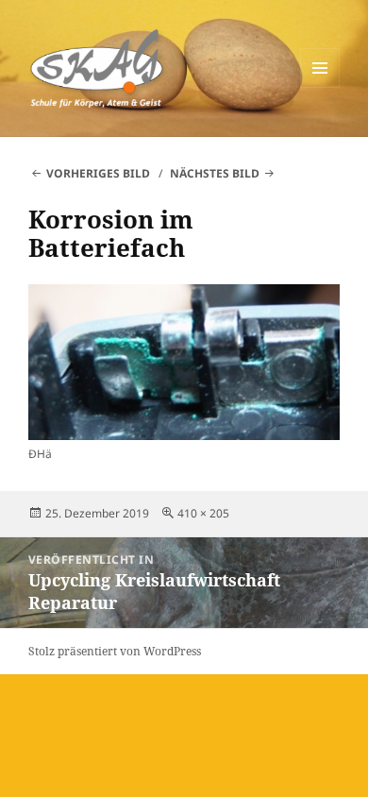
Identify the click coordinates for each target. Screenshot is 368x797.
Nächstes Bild (214, 173)
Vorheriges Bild (98, 173)
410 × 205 (203, 513)
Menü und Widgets (320, 87)
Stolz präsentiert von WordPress (114, 651)
